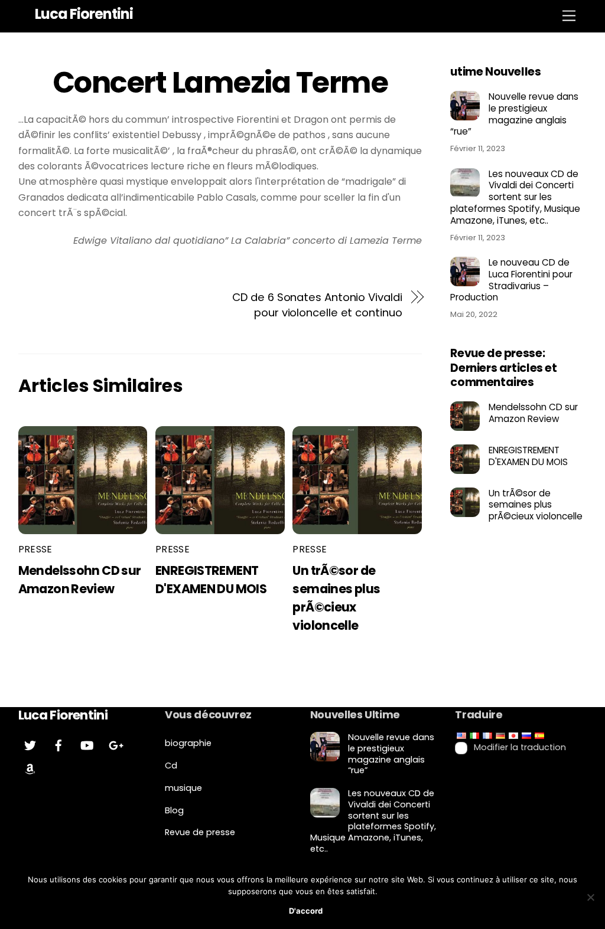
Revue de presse (200, 832)
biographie (188, 743)
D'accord (306, 910)
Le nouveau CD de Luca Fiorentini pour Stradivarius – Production (511, 280)
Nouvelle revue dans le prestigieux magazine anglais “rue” (514, 114)
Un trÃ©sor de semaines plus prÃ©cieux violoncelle (536, 505)
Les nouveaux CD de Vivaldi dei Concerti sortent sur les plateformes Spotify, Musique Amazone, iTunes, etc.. (515, 197)
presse (35, 549)
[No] (590, 897)
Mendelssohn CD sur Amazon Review (533, 413)
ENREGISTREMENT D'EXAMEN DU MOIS (528, 456)
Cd (171, 765)
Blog (174, 810)
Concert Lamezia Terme (220, 82)
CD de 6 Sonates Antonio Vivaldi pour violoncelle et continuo (317, 305)
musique (183, 788)
